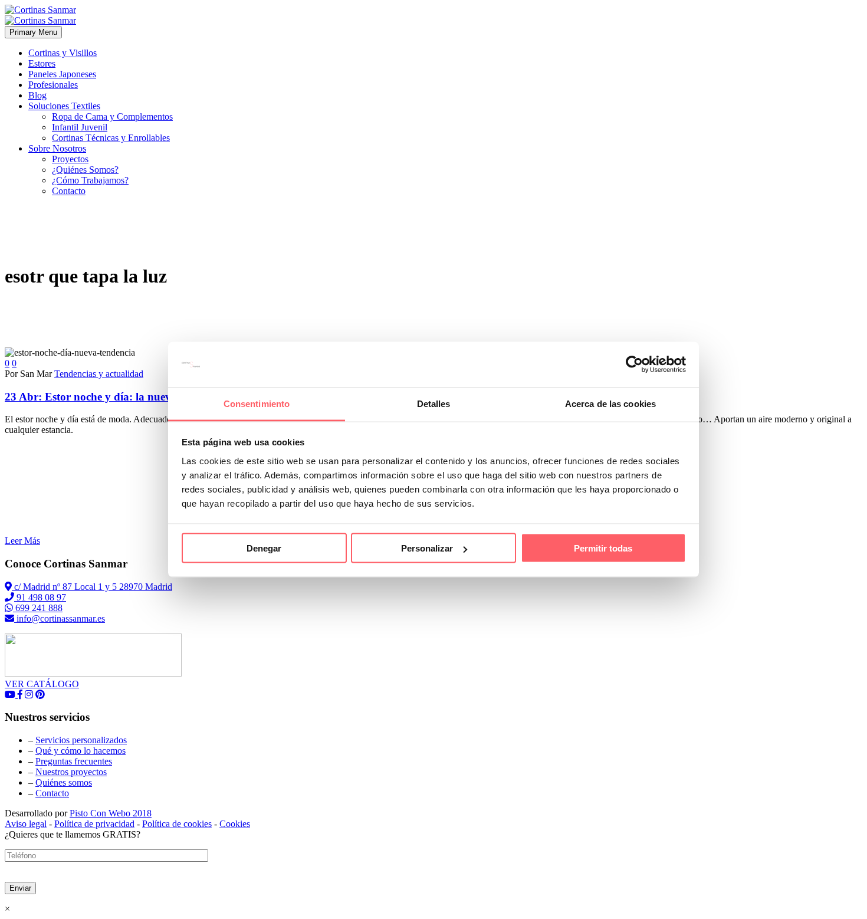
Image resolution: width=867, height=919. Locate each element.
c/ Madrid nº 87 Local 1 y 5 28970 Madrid (92, 587)
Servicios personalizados (81, 740)
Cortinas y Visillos (62, 53)
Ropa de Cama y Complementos (112, 116)
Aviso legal (26, 824)
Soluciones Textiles (64, 106)
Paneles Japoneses (62, 74)
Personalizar (427, 548)
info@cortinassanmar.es (59, 618)
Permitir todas (603, 548)
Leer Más (22, 541)
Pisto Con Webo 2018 (111, 813)
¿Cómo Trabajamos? (90, 180)
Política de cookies (177, 824)
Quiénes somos (63, 782)
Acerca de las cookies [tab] (610, 403)
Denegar (264, 548)
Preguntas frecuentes (73, 761)
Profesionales (53, 85)
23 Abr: (148, 396)
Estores (41, 63)
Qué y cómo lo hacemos (80, 751)
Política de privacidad (94, 824)
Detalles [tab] (434, 403)
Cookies (234, 824)
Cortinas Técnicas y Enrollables (111, 138)
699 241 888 (38, 608)
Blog (37, 95)
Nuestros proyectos (71, 772)
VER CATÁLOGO (42, 684)
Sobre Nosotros (57, 148)
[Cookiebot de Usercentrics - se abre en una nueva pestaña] (634, 364)
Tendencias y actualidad (98, 374)
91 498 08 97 (40, 597)
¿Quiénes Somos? (85, 170)
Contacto (69, 191)
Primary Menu (33, 32)
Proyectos (70, 159)
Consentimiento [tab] (257, 403)
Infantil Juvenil (79, 127)
